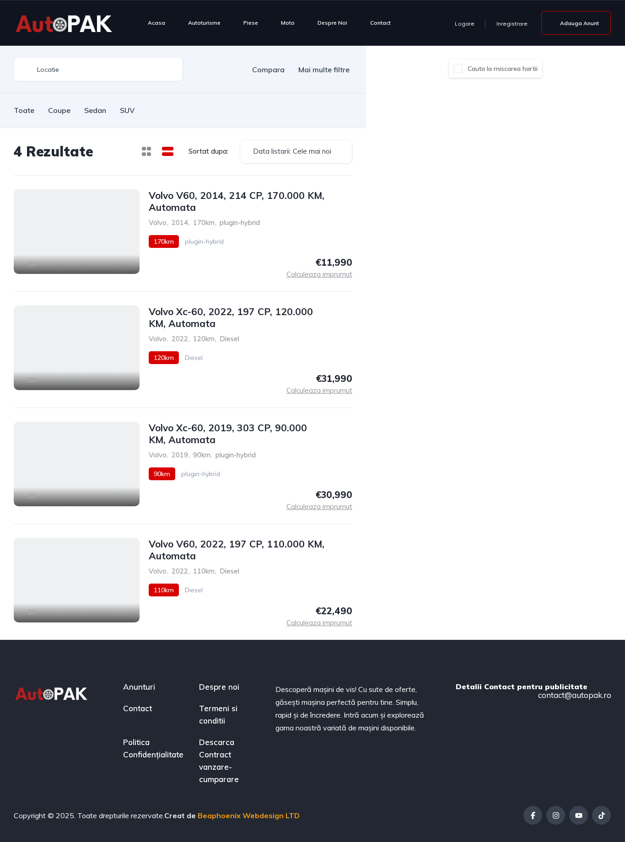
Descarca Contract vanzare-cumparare (219, 760)
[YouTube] (578, 815)
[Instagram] (555, 815)
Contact (380, 22)
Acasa (156, 22)
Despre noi (219, 687)
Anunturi (139, 687)
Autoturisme (204, 22)
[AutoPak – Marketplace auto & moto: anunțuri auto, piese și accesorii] (64, 22)
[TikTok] (601, 815)
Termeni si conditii (218, 714)
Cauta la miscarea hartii (503, 68)
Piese (250, 22)
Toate (24, 110)
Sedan (95, 110)
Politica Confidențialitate (153, 748)
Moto (288, 22)
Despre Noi (332, 22)
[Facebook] (532, 815)
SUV (127, 110)
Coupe (59, 110)
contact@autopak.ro (573, 695)
